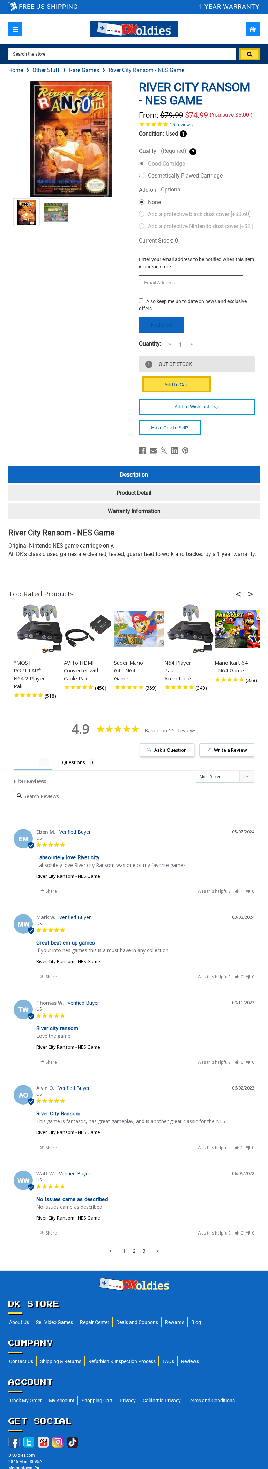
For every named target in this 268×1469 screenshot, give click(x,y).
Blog (196, 1322)
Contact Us (21, 1361)
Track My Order (25, 1400)
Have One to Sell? (169, 427)
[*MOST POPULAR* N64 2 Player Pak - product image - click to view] (40, 629)
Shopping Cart (97, 1400)
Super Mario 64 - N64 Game (128, 670)
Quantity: (150, 344)
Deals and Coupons (137, 1322)
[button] (240, 594)
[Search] (249, 54)
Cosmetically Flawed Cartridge (185, 175)
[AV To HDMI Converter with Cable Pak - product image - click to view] (90, 629)
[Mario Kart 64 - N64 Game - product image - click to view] (241, 629)
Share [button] (51, 891)
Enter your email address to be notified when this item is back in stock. (196, 262)
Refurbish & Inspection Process (122, 1361)
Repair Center (94, 1322)
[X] (163, 450)
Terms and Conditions (211, 1400)
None (154, 202)
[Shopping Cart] (253, 29)
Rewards (174, 1322)
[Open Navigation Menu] (15, 29)
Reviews (190, 1361)
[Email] (153, 450)
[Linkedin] (174, 450)
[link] (197, 124)
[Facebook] (142, 450)
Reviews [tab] (26, 762)
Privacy (128, 1400)
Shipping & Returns (60, 1361)
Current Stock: (158, 240)
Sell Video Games (54, 1322)
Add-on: (160, 189)
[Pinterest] (185, 450)
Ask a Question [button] (170, 750)
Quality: (162, 150)
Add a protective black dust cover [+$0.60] (199, 214)
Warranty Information (134, 511)
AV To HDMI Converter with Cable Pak (82, 670)
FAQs (168, 1361)
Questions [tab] (73, 762)
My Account (62, 1400)
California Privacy (162, 1400)
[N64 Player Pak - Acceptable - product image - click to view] (190, 629)
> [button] (157, 1250)
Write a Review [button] (230, 750)
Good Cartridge (166, 163)
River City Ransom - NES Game (68, 876)
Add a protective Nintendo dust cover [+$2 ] (200, 226)
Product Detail (134, 493)
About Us (19, 1322)
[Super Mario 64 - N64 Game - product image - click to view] (140, 629)
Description (134, 474)
